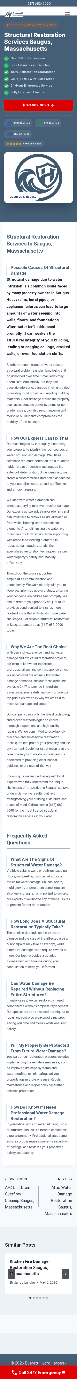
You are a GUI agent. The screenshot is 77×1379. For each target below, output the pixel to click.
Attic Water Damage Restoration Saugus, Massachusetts (58, 1196)
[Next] (65, 1274)
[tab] (30, 1298)
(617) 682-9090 (38, 4)
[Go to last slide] (11, 1274)
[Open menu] (67, 14)
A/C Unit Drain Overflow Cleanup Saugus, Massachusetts (19, 1193)
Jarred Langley (25, 1282)
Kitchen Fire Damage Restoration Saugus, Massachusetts (29, 1267)
